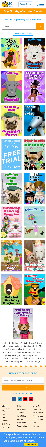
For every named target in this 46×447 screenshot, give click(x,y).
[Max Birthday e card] (11, 53)
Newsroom (21, 423)
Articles (20, 419)
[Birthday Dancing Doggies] (11, 222)
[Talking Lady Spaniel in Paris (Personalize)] (23, 323)
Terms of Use (38, 416)
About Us (36, 406)
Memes (5, 421)
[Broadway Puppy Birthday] (34, 87)
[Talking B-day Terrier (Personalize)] (34, 53)
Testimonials (22, 426)
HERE (21, 437)
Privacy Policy (38, 413)
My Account (21, 409)
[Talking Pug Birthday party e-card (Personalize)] (11, 120)
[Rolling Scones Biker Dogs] (34, 289)
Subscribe (23, 388)
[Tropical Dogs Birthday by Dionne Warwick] (11, 255)
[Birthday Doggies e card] (34, 255)
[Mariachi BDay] (34, 154)
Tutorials (20, 413)
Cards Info (6, 427)
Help (19, 406)
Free (3, 417)
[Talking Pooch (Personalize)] (11, 87)
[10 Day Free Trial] (11, 154)
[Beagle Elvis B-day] (34, 120)
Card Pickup (21, 416)
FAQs (35, 423)
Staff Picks (6, 424)
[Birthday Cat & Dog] (34, 222)
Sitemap (36, 426)
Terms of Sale (38, 419)
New (3, 414)
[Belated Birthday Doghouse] (11, 289)
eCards (4, 406)
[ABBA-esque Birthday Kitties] (34, 188)
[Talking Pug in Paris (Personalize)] (11, 188)
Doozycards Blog (6, 409)
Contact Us (37, 409)
